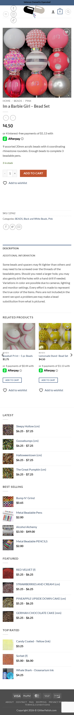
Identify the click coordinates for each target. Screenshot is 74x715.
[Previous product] (13, 118)
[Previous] (3, 362)
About (10, 702)
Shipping (41, 702)
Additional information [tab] (19, 255)
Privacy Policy (58, 702)
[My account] (53, 12)
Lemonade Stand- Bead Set (53, 355)
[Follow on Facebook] (14, 8)
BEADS (18, 100)
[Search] (68, 12)
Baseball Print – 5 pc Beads (18, 355)
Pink (28, 100)
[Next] (71, 362)
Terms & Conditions (37, 704)
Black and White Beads (35, 218)
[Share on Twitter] (12, 227)
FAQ (31, 702)
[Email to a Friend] (19, 227)
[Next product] (6, 118)
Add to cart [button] (12, 380)
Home (6, 100)
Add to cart (33, 173)
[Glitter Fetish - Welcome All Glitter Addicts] (34, 11)
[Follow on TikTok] (14, 20)
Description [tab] (11, 248)
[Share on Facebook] (6, 227)
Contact (21, 702)
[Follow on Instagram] (14, 14)
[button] (6, 14)
